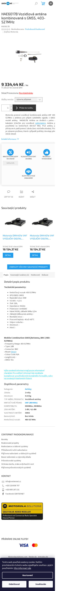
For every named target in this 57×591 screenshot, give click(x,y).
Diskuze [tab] (45, 275)
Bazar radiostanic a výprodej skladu (16, 457)
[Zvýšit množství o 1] (11, 106)
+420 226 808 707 (12, 485)
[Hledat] (36, 3)
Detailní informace (8, 139)
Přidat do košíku (26, 108)
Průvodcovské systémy (11, 460)
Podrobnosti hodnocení (35, 29)
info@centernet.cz (13, 481)
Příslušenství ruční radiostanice (14, 450)
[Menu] (51, 3)
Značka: (11, 32)
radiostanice (40, 123)
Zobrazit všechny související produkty (28, 267)
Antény (28, 389)
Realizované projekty (10, 443)
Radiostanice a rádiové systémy (14, 446)
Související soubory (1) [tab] (19, 275)
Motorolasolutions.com (17, 556)
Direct (13, 351)
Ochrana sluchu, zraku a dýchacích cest (17, 464)
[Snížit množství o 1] (11, 109)
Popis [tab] (6, 275)
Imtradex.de (43, 556)
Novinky (4, 439)
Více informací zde (22, 568)
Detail (8, 255)
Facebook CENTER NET (15, 493)
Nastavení (27, 575)
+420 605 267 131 (12, 489)
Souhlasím (40, 584)
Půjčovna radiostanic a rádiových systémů (18, 453)
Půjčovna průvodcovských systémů (16, 467)
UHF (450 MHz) (31, 402)
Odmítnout (14, 584)
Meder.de (33, 556)
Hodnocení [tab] (35, 275)
